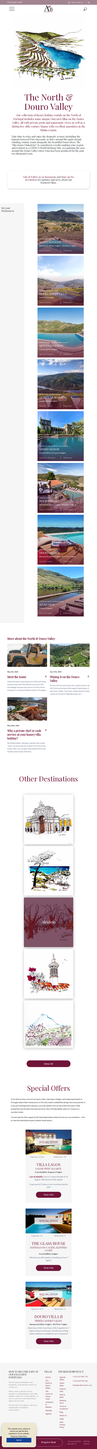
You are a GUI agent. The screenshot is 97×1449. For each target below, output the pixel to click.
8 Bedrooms (67, 613)
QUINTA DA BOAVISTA (53, 397)
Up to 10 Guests (45, 302)
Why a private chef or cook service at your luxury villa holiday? (24, 734)
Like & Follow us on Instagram (39, 176)
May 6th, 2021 (12, 672)
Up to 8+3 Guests (45, 561)
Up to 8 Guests (44, 250)
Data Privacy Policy (62, 1424)
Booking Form (63, 1401)
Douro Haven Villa (52, 294)
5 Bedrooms (67, 302)
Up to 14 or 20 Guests (47, 458)
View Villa (48, 1194)
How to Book (62, 1396)
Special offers (62, 1378)
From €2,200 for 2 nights (48, 401)
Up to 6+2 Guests (45, 509)
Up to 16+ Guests (45, 613)
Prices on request (46, 608)
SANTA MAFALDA (50, 242)
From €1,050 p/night (46, 298)
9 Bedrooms (67, 458)
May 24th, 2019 (13, 726)
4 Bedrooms (67, 250)
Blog (61, 1412)
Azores (48, 1377)
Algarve (48, 1414)
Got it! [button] (19, 1440)
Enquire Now (63, 1390)
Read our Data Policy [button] (19, 1436)
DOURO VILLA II (49, 553)
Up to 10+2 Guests (46, 354)
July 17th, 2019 (55, 672)
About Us (63, 1415)
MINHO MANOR (49, 449)
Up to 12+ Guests (45, 406)
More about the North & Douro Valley (31, 638)
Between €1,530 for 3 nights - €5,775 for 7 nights (57, 557)
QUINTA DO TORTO (51, 345)
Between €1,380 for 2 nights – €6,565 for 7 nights (57, 246)
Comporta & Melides (49, 1404)
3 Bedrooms (67, 509)
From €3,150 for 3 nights (48, 349)
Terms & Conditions (63, 1407)
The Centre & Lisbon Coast (48, 1395)
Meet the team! (16, 677)
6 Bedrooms (67, 406)
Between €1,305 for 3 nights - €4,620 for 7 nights (57, 505)
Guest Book (62, 1384)
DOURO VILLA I (48, 501)
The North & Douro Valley (48, 1384)
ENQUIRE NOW (14, 2)
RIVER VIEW (47, 604)
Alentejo (48, 1410)
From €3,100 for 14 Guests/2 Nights (52, 453)
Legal (62, 1419)
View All (48, 1063)
